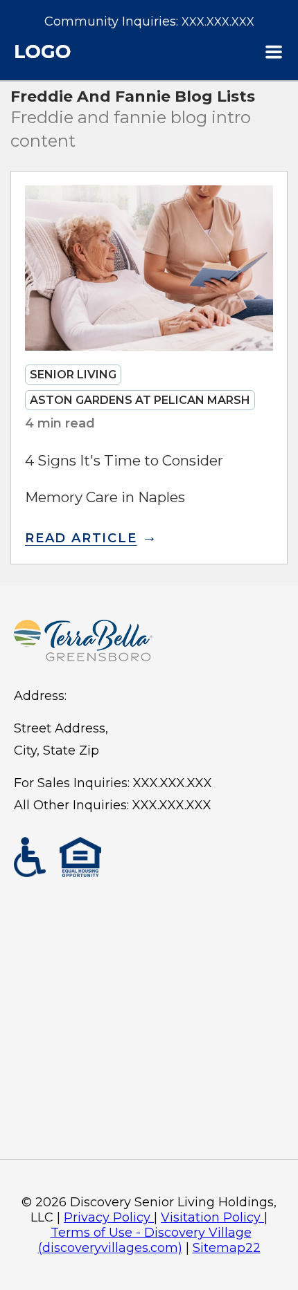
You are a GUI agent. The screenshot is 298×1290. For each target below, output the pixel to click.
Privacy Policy (107, 1217)
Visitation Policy (211, 1217)
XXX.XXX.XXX (218, 21)
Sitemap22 (227, 1247)
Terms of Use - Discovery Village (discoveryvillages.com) (145, 1240)
